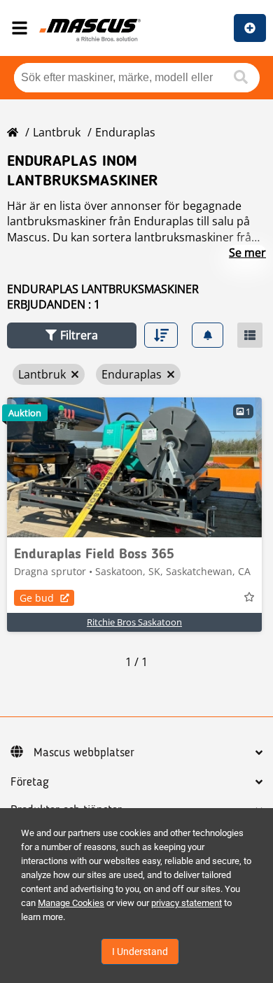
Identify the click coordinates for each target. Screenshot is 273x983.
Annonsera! (250, 28)
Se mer (247, 252)
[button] (71, 335)
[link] (134, 467)
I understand (140, 951)
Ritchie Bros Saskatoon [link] (134, 622)
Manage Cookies (71, 903)
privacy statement (186, 903)
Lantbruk (56, 132)
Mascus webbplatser (84, 753)
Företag (29, 782)
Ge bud (37, 597)
